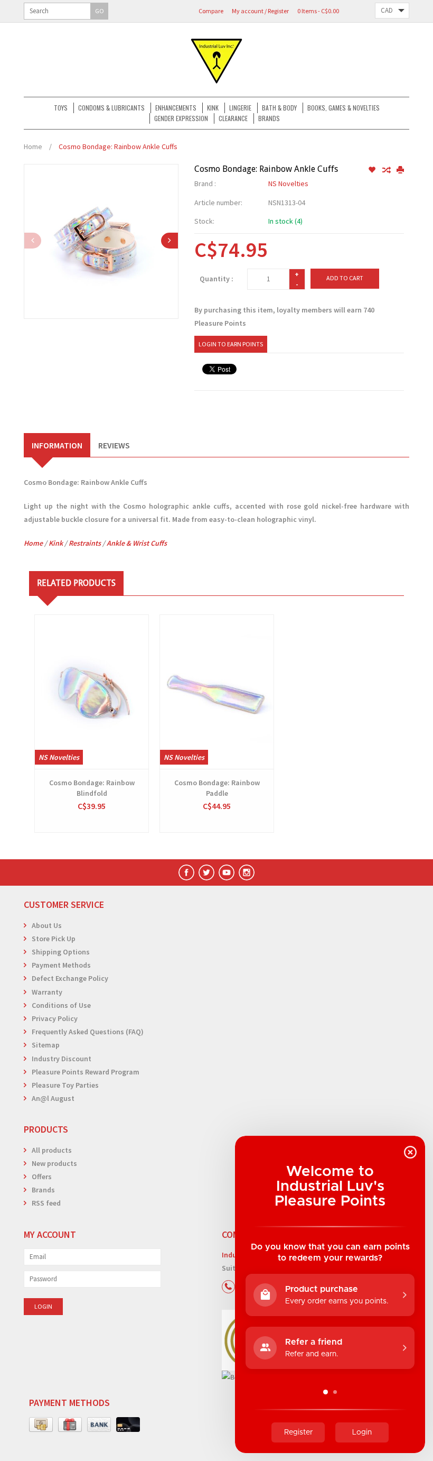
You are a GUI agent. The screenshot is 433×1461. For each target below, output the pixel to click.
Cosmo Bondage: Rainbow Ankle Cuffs (118, 146)
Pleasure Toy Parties (65, 1085)
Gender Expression (181, 118)
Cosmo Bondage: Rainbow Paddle (217, 788)
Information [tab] (57, 445)
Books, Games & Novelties (343, 107)
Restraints (85, 543)
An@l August (53, 1098)
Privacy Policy (55, 1018)
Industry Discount (61, 1058)
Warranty (47, 992)
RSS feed (46, 1203)
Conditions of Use (61, 1005)
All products (52, 1150)
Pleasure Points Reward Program (85, 1072)
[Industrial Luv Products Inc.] (216, 59)
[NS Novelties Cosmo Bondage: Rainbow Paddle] (217, 692)
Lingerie (240, 107)
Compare (211, 11)
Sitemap (46, 1045)
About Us (47, 925)
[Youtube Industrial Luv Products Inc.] (226, 872)
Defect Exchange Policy (70, 978)
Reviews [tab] (114, 445)
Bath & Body (279, 107)
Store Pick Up (54, 938)
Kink (213, 107)
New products (54, 1163)
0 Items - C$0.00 (318, 11)
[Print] (400, 170)
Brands (269, 118)
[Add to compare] (386, 170)
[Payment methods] (41, 1425)
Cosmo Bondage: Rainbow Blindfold (92, 788)
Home (33, 146)
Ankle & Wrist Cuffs (137, 543)
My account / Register (260, 11)
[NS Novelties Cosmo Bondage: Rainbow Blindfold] (91, 692)
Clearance (233, 118)
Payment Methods (61, 965)
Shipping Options (61, 952)
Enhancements (175, 107)
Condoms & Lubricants (111, 107)
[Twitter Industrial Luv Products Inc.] (206, 872)
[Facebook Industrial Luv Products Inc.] (186, 872)
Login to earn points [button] (231, 344)
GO (99, 11)
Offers (42, 1176)
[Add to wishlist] (372, 170)
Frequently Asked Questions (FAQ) (88, 1031)
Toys (61, 107)
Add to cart (344, 278)
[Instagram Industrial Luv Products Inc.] (247, 872)
